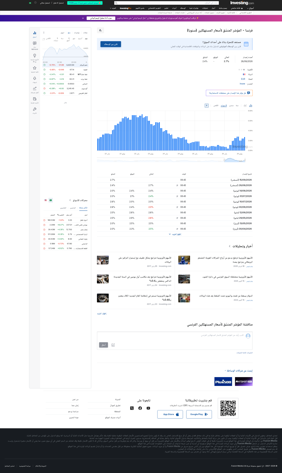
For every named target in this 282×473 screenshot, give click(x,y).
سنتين (231, 105)
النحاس (84, 84)
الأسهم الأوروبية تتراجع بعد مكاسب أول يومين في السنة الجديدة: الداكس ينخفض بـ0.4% (142, 278)
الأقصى (215, 105)
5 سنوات (224, 105)
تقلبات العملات (179, 13)
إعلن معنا (75, 405)
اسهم (62, 32)
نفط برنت (84, 79)
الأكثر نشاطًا (83, 208)
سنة (237, 105)
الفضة (85, 70)
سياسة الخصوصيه (25, 466)
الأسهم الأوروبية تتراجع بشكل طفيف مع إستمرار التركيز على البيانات (144, 259)
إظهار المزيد (101, 313)
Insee (242, 83)
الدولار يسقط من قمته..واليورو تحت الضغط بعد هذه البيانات (226, 295)
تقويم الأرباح (220, 13)
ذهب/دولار (83, 65)
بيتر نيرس (249, 266)
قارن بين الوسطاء (111, 44)
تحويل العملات (209, 13)
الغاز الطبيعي (82, 93)
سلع (69, 32)
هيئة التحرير (73, 417)
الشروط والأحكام (40, 466)
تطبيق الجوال (115, 405)
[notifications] (35, 2)
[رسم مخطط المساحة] (245, 106)
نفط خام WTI (82, 74)
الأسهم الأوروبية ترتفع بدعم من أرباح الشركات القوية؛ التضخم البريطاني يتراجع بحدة (225, 259)
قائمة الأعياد (231, 13)
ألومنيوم (84, 88)
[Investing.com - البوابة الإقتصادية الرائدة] (242, 3)
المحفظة (117, 411)
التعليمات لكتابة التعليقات (244, 353)
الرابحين (73, 208)
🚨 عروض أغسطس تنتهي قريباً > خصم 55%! (85, 3)
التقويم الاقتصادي (154, 8)
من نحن (75, 399)
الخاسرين (63, 208)
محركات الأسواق (80, 200)
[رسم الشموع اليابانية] (251, 106)
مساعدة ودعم (73, 411)
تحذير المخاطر (9, 466)
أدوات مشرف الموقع (112, 417)
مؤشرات (77, 32)
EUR (243, 79)
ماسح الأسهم (140, 8)
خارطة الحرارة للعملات (165, 13)
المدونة (117, 399)
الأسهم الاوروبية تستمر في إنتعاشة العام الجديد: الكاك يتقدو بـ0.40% (144, 297)
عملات (85, 32)
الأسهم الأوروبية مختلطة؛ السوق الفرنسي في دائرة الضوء (228, 276)
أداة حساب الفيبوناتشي (194, 13)
